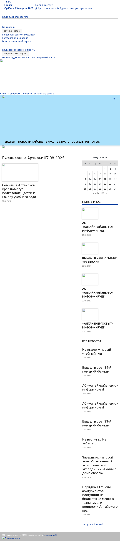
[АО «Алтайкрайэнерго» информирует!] (100, 213)
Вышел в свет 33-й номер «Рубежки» (96, 423)
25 (85, 188)
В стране (63, 141)
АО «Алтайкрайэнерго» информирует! (97, 227)
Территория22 (50, 535)
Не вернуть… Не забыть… (94, 441)
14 (100, 178)
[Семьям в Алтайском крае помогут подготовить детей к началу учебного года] (20, 172)
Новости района (30, 141)
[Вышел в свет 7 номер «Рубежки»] (100, 248)
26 (90, 188)
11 (85, 178)
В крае (50, 141)
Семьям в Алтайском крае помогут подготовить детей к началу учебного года (19, 191)
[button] (114, 99)
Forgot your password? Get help (18, 34)
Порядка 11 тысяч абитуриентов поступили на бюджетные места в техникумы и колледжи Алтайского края (100, 498)
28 (100, 188)
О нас (96, 141)
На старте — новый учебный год (96, 351)
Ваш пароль (8, 26)
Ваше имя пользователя (15, 16)
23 (110, 183)
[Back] (41, 1)
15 (105, 178)
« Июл (96, 192)
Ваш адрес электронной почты (18, 49)
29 (105, 188)
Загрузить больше (92, 524)
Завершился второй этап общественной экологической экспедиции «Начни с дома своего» (99, 465)
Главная (9, 141)
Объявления (80, 141)
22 (105, 183)
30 (110, 188)
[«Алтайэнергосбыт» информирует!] (100, 314)
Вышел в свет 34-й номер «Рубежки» (96, 369)
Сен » (104, 192)
